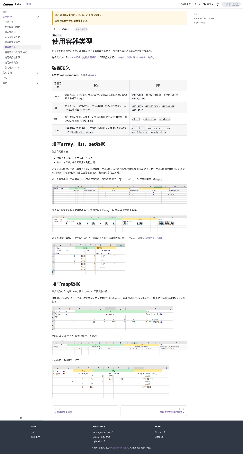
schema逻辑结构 (76, 57)
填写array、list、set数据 (204, 18)
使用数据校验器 (12, 57)
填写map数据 (199, 22)
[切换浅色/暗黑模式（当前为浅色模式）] (217, 4)
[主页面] (54, 29)
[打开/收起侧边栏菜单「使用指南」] (38, 72)
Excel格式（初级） (123, 57)
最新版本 (78, 20)
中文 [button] (209, 4)
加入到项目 (10, 32)
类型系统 (91, 57)
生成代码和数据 (12, 27)
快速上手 (9, 21)
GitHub (185, 4)
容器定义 (197, 14)
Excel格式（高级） (144, 57)
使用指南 (7, 72)
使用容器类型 (11, 47)
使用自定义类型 (12, 42)
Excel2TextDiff (100, 436)
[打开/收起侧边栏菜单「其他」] (38, 82)
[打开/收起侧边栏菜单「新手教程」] (38, 17)
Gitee (157, 436)
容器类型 (92, 75)
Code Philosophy (120, 447)
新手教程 (7, 16)
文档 (28, 4)
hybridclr (97, 441)
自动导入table (11, 67)
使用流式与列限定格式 (15, 52)
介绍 (5, 11)
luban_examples (101, 432)
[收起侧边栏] (21, 418)
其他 (5, 82)
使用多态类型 (11, 62)
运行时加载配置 (12, 37)
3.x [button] (196, 4)
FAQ (5, 77)
